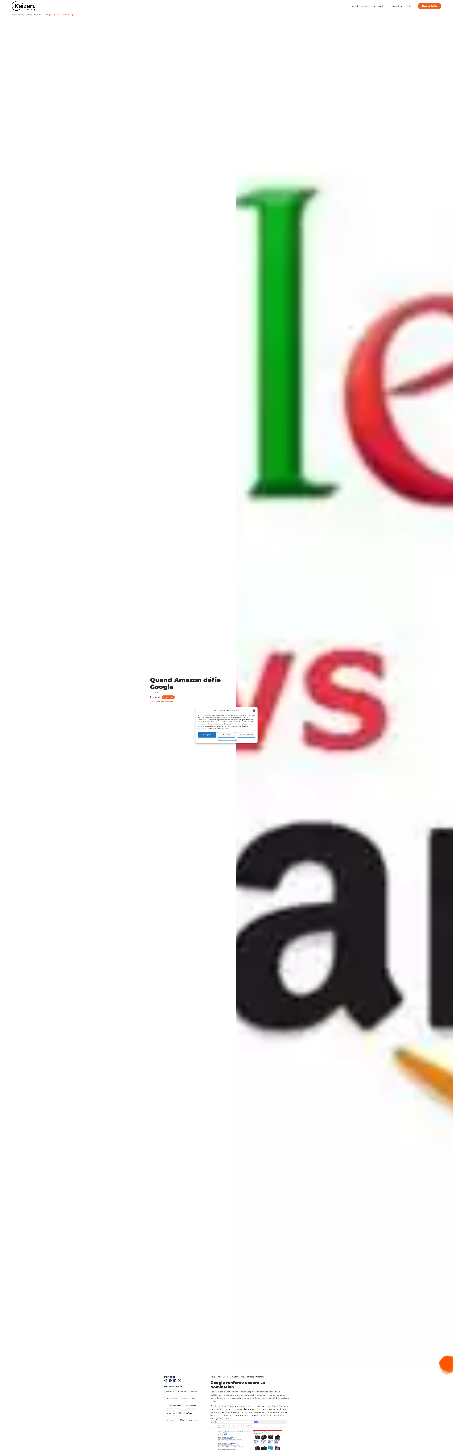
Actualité (170, 1391)
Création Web (171, 1399)
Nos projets (396, 6)
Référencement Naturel (189, 1420)
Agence (194, 1391)
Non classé (170, 1420)
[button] (254, 710)
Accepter (207, 735)
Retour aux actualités (162, 702)
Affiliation (182, 1391)
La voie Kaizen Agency (358, 6)
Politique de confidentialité (227, 740)
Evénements (190, 1406)
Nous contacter (429, 6)
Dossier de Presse (173, 1406)
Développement (188, 1399)
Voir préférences (246, 735)
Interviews (170, 1413)
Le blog (409, 6)
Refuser (226, 735)
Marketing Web (168, 697)
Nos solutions (379, 6)
